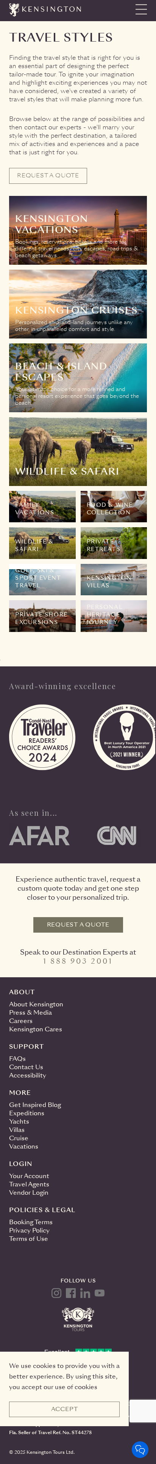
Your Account (29, 1176)
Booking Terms (31, 1222)
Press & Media (30, 1012)
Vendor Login (28, 1192)
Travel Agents (29, 1184)
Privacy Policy (29, 1230)
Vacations (23, 1146)
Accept (64, 1409)
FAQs (17, 1058)
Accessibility (27, 1075)
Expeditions (26, 1113)
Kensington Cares (35, 1029)
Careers (21, 1021)
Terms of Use (28, 1238)
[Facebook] (71, 1293)
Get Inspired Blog (35, 1105)
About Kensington (36, 1004)
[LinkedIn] (85, 1293)
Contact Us (26, 1067)
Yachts (19, 1121)
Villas (17, 1130)
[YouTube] (100, 1293)
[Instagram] (56, 1293)
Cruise (18, 1138)
